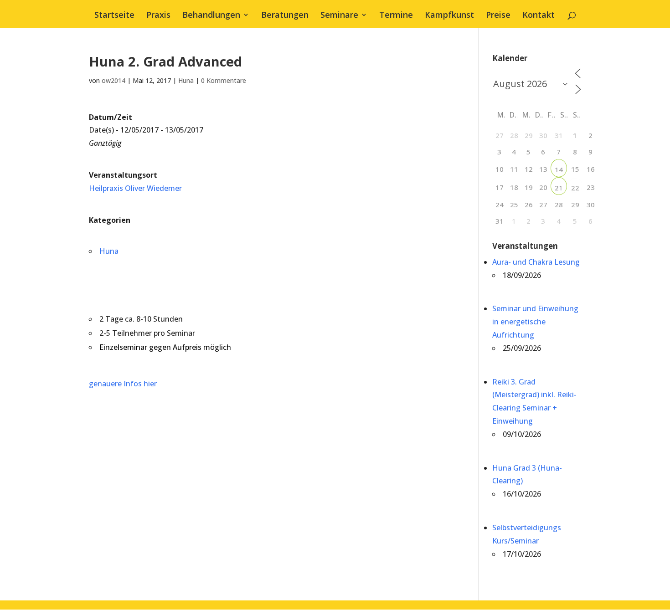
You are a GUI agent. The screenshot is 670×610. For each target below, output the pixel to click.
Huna (186, 80)
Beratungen (285, 15)
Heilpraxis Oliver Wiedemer (135, 188)
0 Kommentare (223, 80)
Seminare (339, 15)
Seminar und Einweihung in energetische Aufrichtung (535, 321)
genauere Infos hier (123, 384)
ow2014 (113, 80)
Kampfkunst (449, 15)
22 (575, 187)
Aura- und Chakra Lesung (536, 262)
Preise (498, 15)
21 (559, 187)
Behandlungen (211, 15)
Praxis (158, 15)
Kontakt (538, 15)
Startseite (114, 15)
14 (559, 169)
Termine (396, 15)
